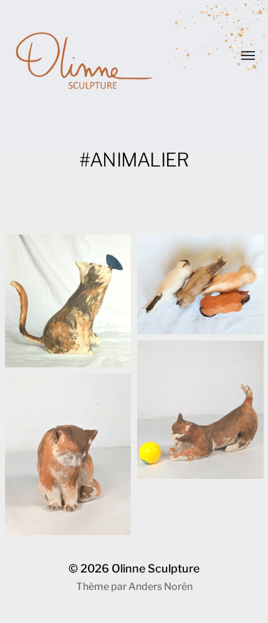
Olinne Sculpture (155, 568)
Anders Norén (160, 586)
